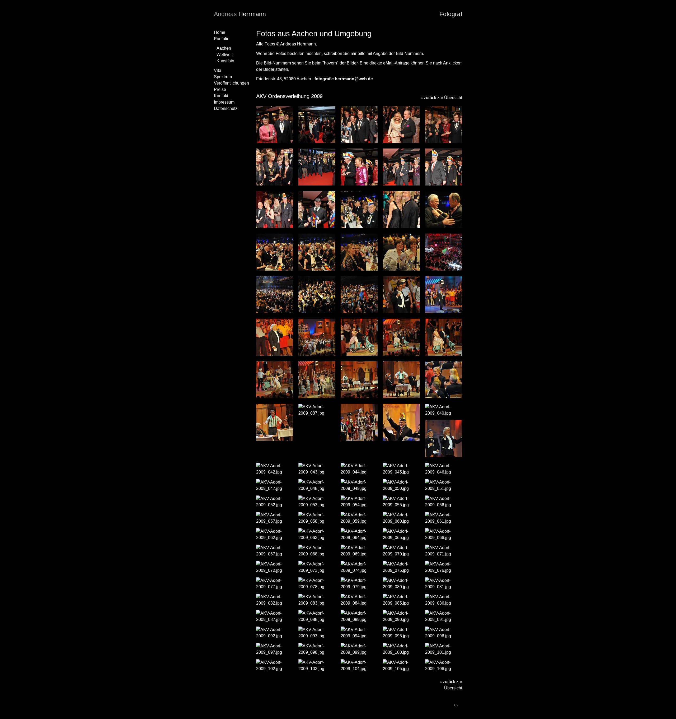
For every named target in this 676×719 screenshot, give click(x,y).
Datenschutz (225, 108)
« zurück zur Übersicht (441, 97)
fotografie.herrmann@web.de (343, 79)
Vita (217, 70)
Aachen (224, 48)
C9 (456, 705)
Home (219, 32)
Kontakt (221, 96)
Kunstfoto (225, 61)
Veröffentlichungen (231, 83)
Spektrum (223, 77)
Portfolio (221, 38)
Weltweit (225, 54)
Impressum (224, 102)
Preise (220, 89)
